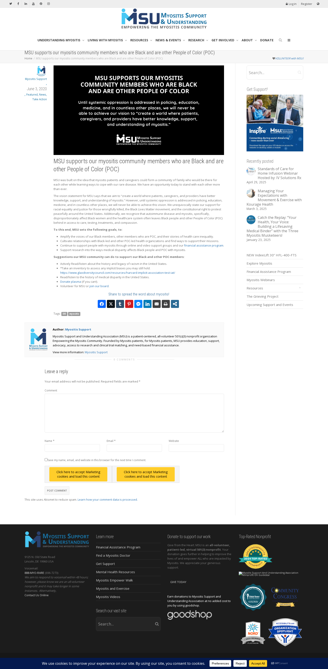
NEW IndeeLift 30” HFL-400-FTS (272, 255)
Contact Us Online (37, 595)
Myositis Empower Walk (114, 580)
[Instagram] (48, 3)
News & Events (169, 40)
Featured (32, 94)
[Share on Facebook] (102, 304)
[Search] (280, 40)
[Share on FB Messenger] (138, 304)
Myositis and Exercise (112, 588)
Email (110, 441)
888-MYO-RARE (34, 573)
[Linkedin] (25, 3)
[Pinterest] (41, 3)
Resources (139, 40)
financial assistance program (203, 245)
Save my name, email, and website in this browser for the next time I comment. (97, 460)
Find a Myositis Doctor (113, 555)
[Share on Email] (157, 304)
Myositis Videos (108, 596)
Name (48, 441)
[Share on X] (111, 304)
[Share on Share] (175, 304)
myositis (74, 313)
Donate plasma (70, 282)
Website (174, 441)
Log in (293, 4)
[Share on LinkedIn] (147, 304)
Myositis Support (78, 329)
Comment (51, 390)
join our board (99, 286)
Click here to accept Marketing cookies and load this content (78, 474)
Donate (267, 40)
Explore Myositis (259, 263)
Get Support (105, 563)
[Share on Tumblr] (120, 304)
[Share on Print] (166, 304)
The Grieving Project (262, 296)
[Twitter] (10, 3)
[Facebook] (18, 3)
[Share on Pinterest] (129, 304)
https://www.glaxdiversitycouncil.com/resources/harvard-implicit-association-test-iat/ (117, 273)
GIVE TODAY (178, 582)
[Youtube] (33, 3)
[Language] (318, 4)
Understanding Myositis (59, 40)
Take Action (39, 99)
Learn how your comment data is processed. (108, 500)
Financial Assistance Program (269, 271)
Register (306, 4)
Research (196, 40)
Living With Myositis (106, 40)
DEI (64, 313)
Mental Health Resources (115, 572)
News (42, 94)
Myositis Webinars (261, 280)
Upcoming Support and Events (270, 304)
